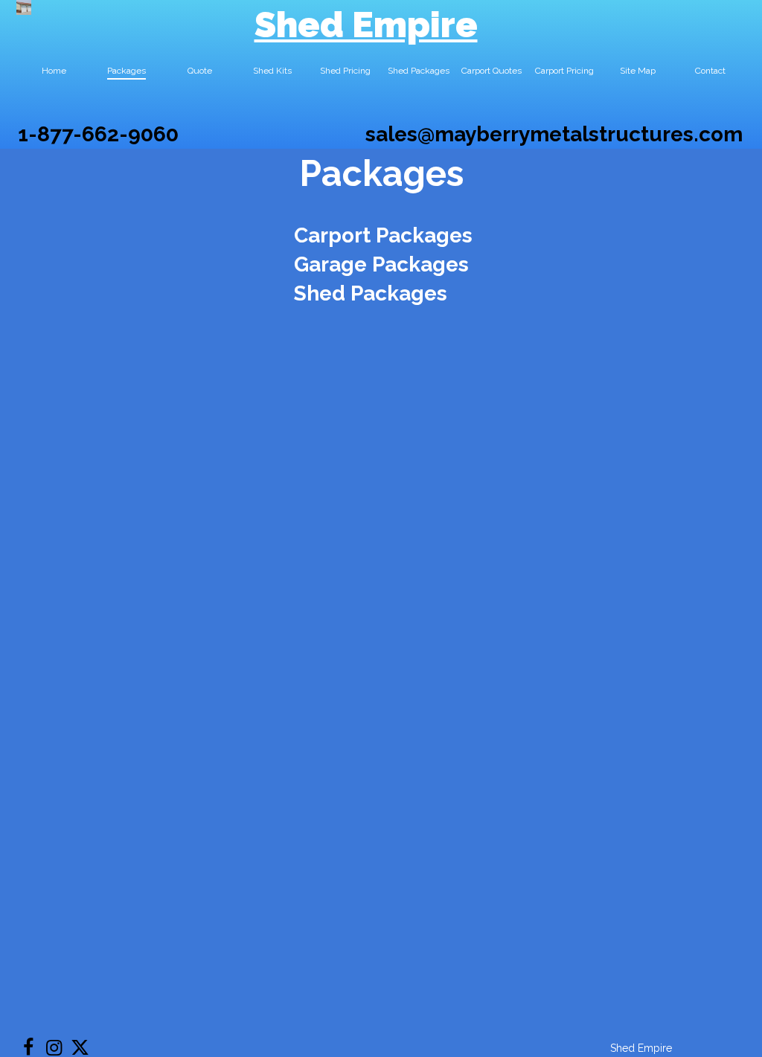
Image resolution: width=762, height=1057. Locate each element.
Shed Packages (370, 293)
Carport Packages (383, 235)
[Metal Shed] (23, 7)
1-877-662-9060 (98, 134)
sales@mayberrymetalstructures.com (554, 134)
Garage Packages (381, 264)
